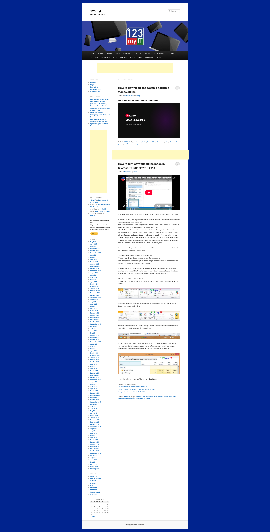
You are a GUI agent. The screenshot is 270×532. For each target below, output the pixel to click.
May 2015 (93, 411)
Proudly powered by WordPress (135, 525)
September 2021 (95, 271)
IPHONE (101, 53)
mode (170, 397)
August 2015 (94, 404)
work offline (139, 398)
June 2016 (93, 386)
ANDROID (110, 53)
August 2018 (94, 344)
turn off (124, 398)
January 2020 (94, 315)
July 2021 (93, 275)
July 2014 (93, 431)
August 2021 (94, 273)
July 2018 (93, 346)
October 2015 (94, 400)
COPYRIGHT (149, 58)
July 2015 (93, 406)
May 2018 (93, 349)
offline (153, 142)
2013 (140, 397)
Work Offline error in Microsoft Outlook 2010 (133, 386)
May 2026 (93, 242)
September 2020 (95, 297)
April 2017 (93, 369)
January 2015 (94, 417)
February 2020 (94, 313)
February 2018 (94, 355)
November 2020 (95, 293)
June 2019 (93, 331)
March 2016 (94, 391)
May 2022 (93, 257)
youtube (126, 144)
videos (171, 142)
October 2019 (94, 322)
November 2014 (95, 422)
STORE (159, 58)
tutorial (129, 398)
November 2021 (95, 266)
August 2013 (94, 455)
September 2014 (95, 426)
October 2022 (94, 251)
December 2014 (95, 420)
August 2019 (94, 326)
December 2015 (95, 395)
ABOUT (132, 58)
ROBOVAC (170, 53)
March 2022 (94, 262)
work (133, 398)
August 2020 (94, 300)
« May (94, 516)
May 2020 (93, 306)
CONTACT (123, 58)
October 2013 (94, 451)
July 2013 (93, 458)
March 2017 (94, 371)
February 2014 (94, 442)
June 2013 (93, 460)
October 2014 (94, 424)
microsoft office (152, 397)
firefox (149, 142)
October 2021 (94, 268)
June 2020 (93, 304)
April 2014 (93, 438)
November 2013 (95, 449)
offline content (160, 142)
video (166, 142)
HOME (93, 53)
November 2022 (95, 248)
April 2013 (93, 464)
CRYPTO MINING (158, 53)
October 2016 (94, 377)
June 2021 (93, 277)
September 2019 (95, 324)
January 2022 (94, 264)
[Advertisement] (135, 68)
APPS (115, 58)
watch (175, 142)
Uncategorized (95, 492)
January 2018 (94, 357)
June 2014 (93, 433)
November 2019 (95, 320)
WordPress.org (95, 91)
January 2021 (94, 288)
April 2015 (93, 413)
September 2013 (95, 453)
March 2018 (94, 353)
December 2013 (95, 446)
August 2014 (94, 429)
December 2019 (95, 317)
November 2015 (95, 397)
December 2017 (95, 360)
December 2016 (95, 373)
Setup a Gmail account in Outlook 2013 (131, 392)
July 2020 (93, 302)
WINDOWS (126, 53)
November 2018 (95, 337)
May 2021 (93, 280)
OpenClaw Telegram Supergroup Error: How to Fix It (100, 114)
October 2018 (94, 340)
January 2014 (94, 444)
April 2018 (93, 351)
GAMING (147, 53)
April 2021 (93, 282)
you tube (120, 144)
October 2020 (94, 295)
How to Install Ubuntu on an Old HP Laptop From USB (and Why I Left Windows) (99, 101)
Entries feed (94, 87)
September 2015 (95, 402)
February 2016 (94, 393)
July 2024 (93, 246)
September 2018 (95, 342)
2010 (137, 397)
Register (93, 82)
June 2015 (93, 409)
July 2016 (93, 384)
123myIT (96, 11)
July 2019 (93, 328)
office (174, 397)
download (138, 142)
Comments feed (95, 89)
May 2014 (93, 435)
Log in (92, 85)
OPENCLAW (137, 53)
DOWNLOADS (105, 58)
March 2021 (94, 284)
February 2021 (94, 286)
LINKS (140, 58)
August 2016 (94, 382)
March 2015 (94, 415)
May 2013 (93, 462)
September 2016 (95, 380)
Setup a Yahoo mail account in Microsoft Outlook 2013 (136, 389)
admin (135, 172)
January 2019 (94, 335)
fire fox (144, 142)
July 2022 (93, 255)
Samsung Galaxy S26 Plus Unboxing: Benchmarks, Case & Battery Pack (100, 108)
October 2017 (94, 362)
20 (177, 164)
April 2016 (93, 389)
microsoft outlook (163, 397)
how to (145, 397)
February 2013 (94, 469)
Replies (147, 398)
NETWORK (94, 58)
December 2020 (95, 291)
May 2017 (93, 366)
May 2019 (93, 333)
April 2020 (93, 308)
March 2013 (94, 466)
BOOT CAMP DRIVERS (102, 211)
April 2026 (93, 244)
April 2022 (93, 260)
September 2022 (95, 253)
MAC (117, 53)
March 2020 (94, 311)
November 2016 (95, 375)
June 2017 (93, 364)
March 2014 (94, 440)
